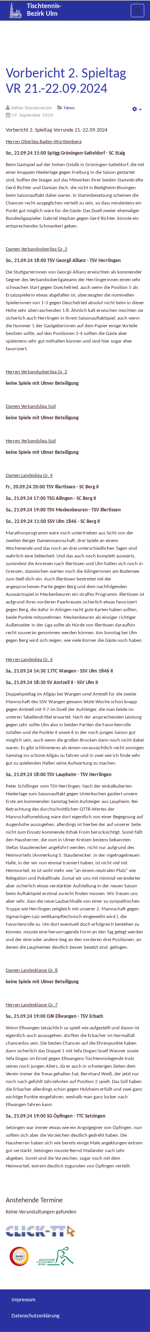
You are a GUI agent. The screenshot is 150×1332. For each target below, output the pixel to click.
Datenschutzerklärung (36, 1316)
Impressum (23, 1300)
